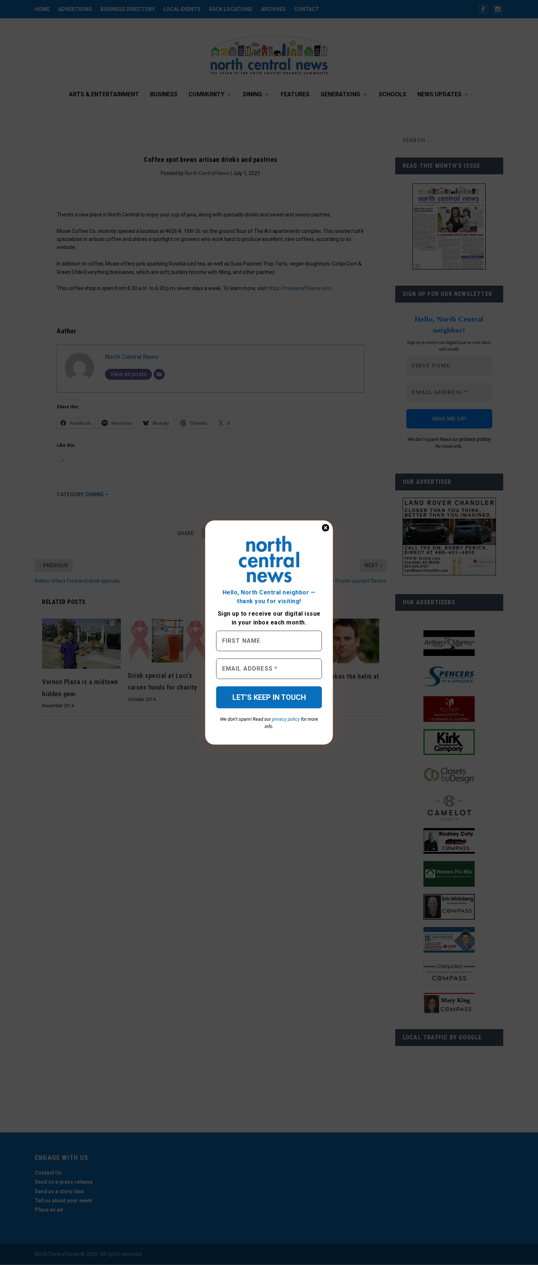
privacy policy (286, 719)
